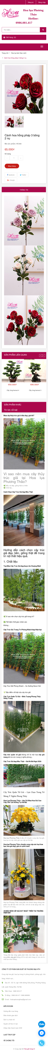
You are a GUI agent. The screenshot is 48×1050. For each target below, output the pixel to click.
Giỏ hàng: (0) (11, 37)
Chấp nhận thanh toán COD (12, 1028)
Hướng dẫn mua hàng (10, 1011)
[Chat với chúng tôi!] (41, 1033)
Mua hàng (12, 166)
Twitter (24, 175)
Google (12, 180)
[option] (9, 121)
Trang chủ (5, 53)
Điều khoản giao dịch (10, 1015)
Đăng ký (31, 2)
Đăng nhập (42, 2)
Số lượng (8, 154)
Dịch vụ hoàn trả (9, 1019)
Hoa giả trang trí (29, 1049)
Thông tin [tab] (24, 190)
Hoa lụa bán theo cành (18, 53)
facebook (11, 175)
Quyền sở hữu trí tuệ (10, 1024)
